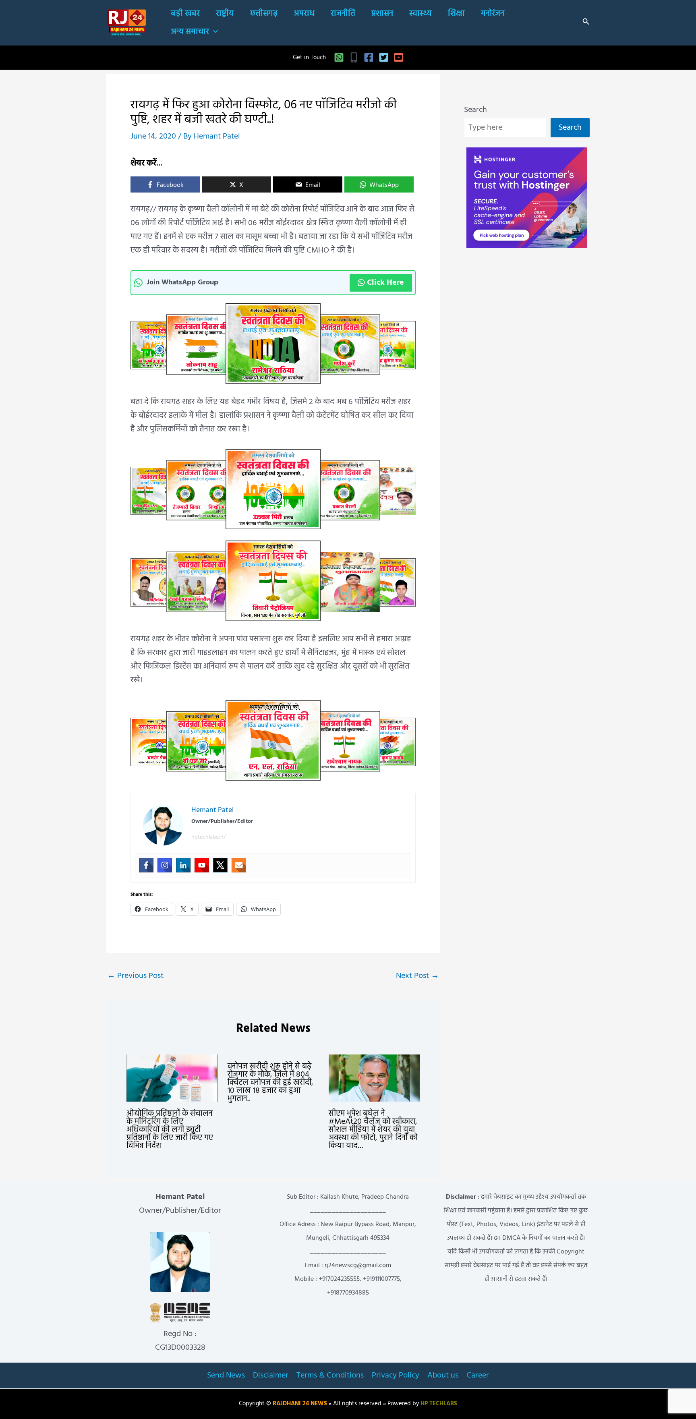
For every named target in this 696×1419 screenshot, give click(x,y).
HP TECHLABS (438, 1404)
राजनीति (343, 13)
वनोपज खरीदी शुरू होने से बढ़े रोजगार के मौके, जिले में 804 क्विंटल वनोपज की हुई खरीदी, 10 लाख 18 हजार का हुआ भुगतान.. (270, 1082)
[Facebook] (369, 57)
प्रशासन (382, 13)
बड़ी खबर (185, 13)
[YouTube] (399, 57)
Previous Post (135, 976)
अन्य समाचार (190, 31)
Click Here (385, 282)
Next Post (417, 976)
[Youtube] (202, 865)
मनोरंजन (492, 13)
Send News (226, 1375)
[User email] (239, 865)
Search (475, 110)
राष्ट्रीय (225, 13)
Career (477, 1375)
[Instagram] (164, 865)
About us (442, 1375)
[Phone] (354, 57)
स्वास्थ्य (420, 13)
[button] (213, 32)
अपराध (304, 13)
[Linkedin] (183, 865)
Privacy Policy (395, 1375)
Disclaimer (270, 1375)
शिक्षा (456, 13)
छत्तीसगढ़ (264, 13)
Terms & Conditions (330, 1375)
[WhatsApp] (339, 57)
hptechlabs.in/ (208, 837)
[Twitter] (384, 57)
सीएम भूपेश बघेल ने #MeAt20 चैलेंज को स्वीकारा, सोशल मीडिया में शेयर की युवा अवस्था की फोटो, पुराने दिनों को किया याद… (373, 1129)
